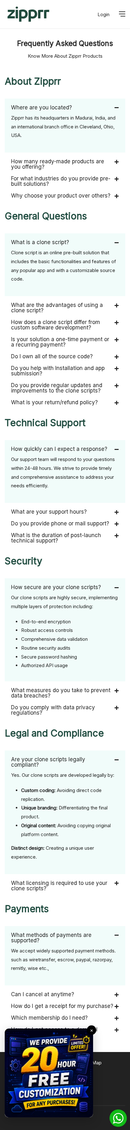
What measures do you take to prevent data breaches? (60, 693)
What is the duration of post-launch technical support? (56, 538)
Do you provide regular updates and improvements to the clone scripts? (56, 388)
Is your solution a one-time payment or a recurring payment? (60, 342)
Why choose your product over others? (60, 195)
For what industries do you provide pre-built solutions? (60, 181)
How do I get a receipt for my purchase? (62, 1006)
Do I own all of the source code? (52, 356)
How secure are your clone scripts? (56, 587)
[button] (65, 104)
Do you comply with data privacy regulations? (53, 710)
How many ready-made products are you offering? (57, 164)
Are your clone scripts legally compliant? (48, 762)
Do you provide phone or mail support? (60, 523)
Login (103, 14)
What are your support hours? (49, 512)
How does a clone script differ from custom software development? (55, 325)
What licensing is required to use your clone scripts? (59, 886)
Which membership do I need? (49, 1018)
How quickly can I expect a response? (59, 449)
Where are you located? (41, 107)
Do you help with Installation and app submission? (58, 371)
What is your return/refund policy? (54, 402)
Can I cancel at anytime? (42, 994)
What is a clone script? (40, 242)
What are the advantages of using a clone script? (57, 308)
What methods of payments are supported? (51, 938)
